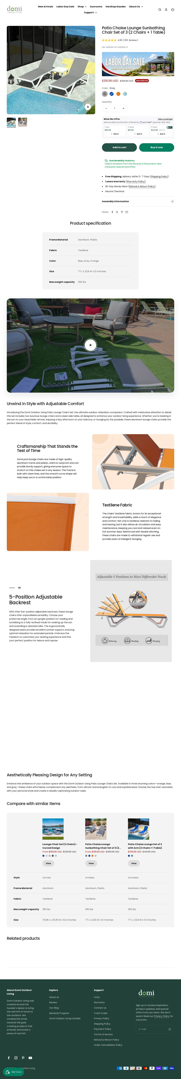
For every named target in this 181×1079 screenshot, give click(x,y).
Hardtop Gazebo (116, 6)
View (48, 863)
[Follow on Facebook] (9, 1058)
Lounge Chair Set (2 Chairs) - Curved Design (59, 846)
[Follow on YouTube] (30, 1058)
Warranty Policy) (136, 181)
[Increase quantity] (123, 108)
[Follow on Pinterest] (23, 1058)
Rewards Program (59, 1013)
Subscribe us (146, 1050)
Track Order (101, 1013)
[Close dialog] (174, 1017)
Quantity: (107, 101)
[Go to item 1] (22, 123)
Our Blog (54, 1007)
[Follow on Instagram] (16, 1058)
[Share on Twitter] (117, 212)
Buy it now (157, 147)
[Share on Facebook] (112, 212)
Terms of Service (103, 1034)
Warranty (99, 1002)
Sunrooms (96, 6)
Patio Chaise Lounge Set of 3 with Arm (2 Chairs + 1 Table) (145, 846)
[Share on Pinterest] (121, 212)
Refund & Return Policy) (142, 186)
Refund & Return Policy (106, 1039)
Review (53, 1002)
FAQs (97, 997)
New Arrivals (45, 6)
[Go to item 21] (11, 123)
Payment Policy (102, 1029)
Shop (81, 6)
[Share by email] (126, 212)
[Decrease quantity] (106, 108)
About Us (134, 6)
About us (54, 997)
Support (89, 12)
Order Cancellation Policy (108, 1045)
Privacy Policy (101, 1018)
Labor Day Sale (65, 6)
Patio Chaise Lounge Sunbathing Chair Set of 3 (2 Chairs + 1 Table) (102, 846)
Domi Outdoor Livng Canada (64, 1018)
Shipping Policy (159, 176)
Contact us (100, 1007)
